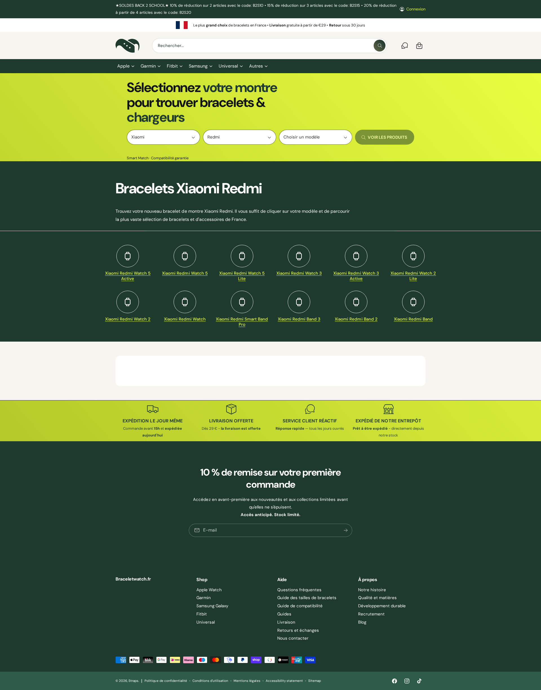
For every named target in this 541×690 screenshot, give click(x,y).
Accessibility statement (284, 681)
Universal (228, 66)
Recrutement (371, 614)
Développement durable (382, 606)
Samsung (198, 66)
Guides (284, 614)
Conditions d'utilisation (210, 681)
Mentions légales (247, 681)
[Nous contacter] (404, 45)
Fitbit (172, 66)
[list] (270, 25)
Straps (133, 681)
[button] (125, 66)
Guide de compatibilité (300, 606)
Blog (362, 622)
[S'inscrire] (346, 530)
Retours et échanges (298, 630)
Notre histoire (372, 590)
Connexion (415, 9)
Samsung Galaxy (212, 606)
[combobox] (269, 45)
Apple (123, 66)
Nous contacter (293, 638)
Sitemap (314, 681)
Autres (256, 66)
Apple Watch (209, 590)
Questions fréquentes (299, 590)
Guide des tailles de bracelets (306, 598)
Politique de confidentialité (166, 681)
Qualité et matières (377, 598)
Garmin (148, 66)
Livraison (286, 622)
